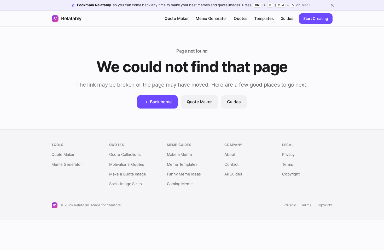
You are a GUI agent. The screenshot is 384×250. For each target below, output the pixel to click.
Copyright (290, 174)
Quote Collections (125, 154)
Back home (160, 101)
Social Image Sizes (125, 183)
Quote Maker (177, 18)
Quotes (240, 18)
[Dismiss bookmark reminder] (332, 5)
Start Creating (315, 18)
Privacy (288, 154)
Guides (287, 18)
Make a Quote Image (127, 174)
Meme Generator (211, 18)
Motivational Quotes (126, 164)
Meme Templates (182, 164)
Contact (231, 164)
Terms (287, 164)
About (229, 154)
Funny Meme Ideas (184, 174)
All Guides (233, 174)
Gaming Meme (180, 183)
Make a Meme (179, 154)
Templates (264, 18)
